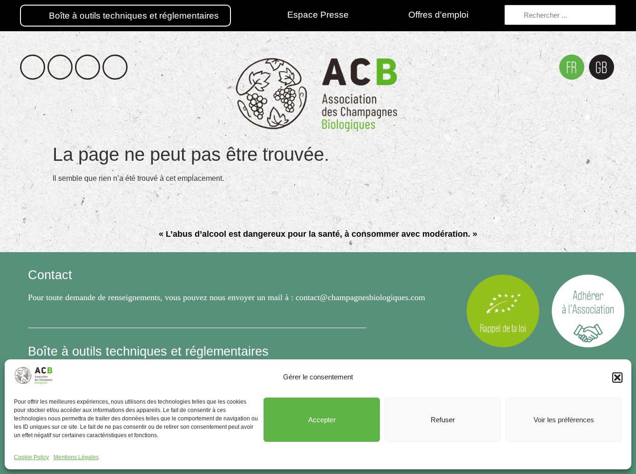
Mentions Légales (76, 457)
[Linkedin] (87, 67)
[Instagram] (60, 67)
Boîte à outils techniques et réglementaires (148, 351)
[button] (617, 377)
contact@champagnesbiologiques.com (360, 297)
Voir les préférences (564, 420)
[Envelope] (115, 67)
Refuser (443, 420)
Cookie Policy (31, 457)
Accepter (322, 420)
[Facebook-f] (32, 67)
